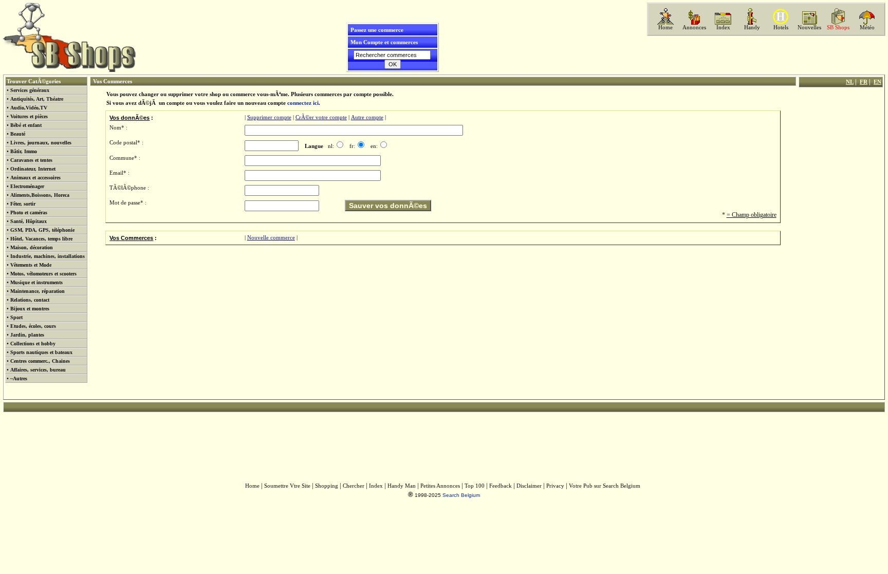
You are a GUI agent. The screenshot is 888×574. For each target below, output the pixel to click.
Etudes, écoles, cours (33, 326)
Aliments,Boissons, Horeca (39, 195)
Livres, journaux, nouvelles (40, 142)
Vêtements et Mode (30, 265)
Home (665, 27)
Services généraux (29, 90)
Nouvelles (809, 27)
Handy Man (401, 486)
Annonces (694, 27)
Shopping (326, 486)
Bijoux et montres (29, 308)
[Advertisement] (765, 55)
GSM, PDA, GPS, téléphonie (42, 230)
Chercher (353, 486)
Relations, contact (29, 300)
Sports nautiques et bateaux (41, 352)
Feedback (500, 486)
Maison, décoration (31, 247)
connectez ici (303, 103)
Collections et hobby (32, 343)
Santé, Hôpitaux (28, 221)
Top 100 (475, 486)
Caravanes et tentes (31, 160)
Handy (752, 27)
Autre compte (367, 117)
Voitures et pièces (29, 116)
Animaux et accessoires (35, 177)
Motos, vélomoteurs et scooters (43, 273)
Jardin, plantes (27, 335)
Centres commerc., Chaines (40, 361)
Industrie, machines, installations (47, 256)
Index (723, 27)
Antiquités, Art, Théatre (36, 99)
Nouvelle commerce (271, 237)
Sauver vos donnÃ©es (388, 205)
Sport (16, 317)
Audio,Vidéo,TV (28, 107)
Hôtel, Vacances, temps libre (41, 239)
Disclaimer (529, 486)
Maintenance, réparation (37, 291)
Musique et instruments (36, 282)
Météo (867, 27)
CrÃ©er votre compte (321, 117)
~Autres (18, 378)
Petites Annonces (440, 486)
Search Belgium (461, 495)
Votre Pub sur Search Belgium (604, 486)
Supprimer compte (269, 117)
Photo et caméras (28, 212)
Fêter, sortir (22, 204)
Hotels (780, 27)
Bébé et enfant (26, 125)
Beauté (17, 134)
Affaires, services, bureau (38, 370)
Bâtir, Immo (23, 151)
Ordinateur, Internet (32, 169)
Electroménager (27, 186)
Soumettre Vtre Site (287, 486)
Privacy (555, 486)
